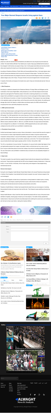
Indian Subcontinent (14, 6)
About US (3, 387)
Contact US (3, 385)
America (2, 8)
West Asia (7, 6)
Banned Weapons (29, 220)
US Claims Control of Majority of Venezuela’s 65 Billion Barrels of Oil (37, 274)
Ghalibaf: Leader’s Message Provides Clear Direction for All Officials (36, 259)
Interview (11, 389)
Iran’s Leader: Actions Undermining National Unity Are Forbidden (14, 10)
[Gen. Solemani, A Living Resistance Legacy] (12, 255)
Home (2, 6)
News (27, 247)
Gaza (8, 220)
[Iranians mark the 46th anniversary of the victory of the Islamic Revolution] (41, 364)
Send (46, 243)
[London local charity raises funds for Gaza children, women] (41, 352)
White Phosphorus (20, 220)
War (11, 220)
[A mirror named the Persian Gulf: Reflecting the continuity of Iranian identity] (10, 335)
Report (10, 385)
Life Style (11, 390)
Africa (42, 6)
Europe (46, 6)
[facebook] (30, 395)
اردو (45, 1)
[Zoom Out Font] (16, 60)
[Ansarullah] (37, 292)
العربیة (48, 1)
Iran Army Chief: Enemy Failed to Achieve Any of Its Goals (37, 269)
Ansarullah (29, 296)
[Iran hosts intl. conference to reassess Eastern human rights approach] (41, 358)
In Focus (28, 285)
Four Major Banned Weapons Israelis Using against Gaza (21, 15)
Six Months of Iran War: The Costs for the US (11, 288)
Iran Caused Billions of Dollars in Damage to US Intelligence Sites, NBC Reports (37, 280)
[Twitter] (35, 395)
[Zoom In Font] (15, 60)
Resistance (29, 319)
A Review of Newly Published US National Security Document (12, 273)
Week (13, 280)
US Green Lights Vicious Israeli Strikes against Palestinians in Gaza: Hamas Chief (9, 55)
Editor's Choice (4, 247)
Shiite (28, 307)
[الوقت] (5, 3)
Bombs (14, 220)
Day (4, 280)
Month (20, 280)
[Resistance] (37, 314)
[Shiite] (37, 303)
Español (38, 1)
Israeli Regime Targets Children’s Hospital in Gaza (8, 48)
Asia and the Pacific (35, 6)
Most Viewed (4, 277)
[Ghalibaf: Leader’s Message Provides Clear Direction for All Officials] (37, 255)
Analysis (10, 387)
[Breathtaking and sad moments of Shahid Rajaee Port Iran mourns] (10, 340)
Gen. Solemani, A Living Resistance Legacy (11, 263)
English (34, 1)
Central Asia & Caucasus (25, 6)
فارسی (42, 1)
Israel (4, 220)
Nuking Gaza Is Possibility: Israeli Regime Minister (8, 51)
